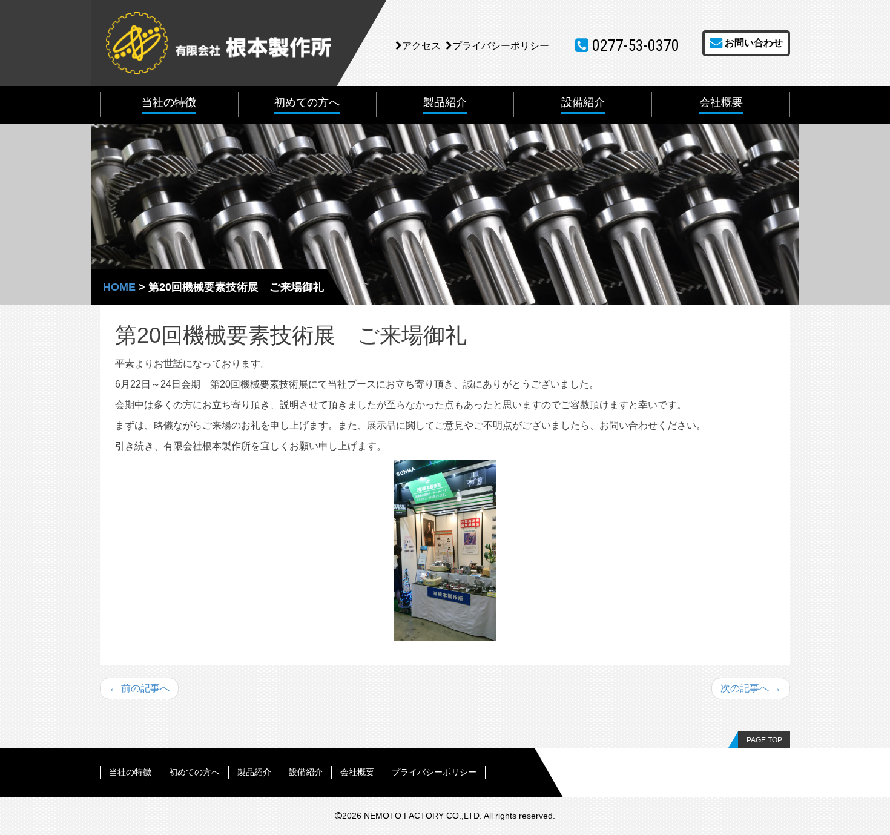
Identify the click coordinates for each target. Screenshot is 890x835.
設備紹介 (306, 772)
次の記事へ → (750, 688)
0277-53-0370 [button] (633, 45)
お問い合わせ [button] (752, 43)
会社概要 (357, 772)
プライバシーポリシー (500, 46)
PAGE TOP (764, 740)
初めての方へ (194, 772)
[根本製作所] (218, 42)
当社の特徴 (130, 772)
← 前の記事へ (139, 688)
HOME (119, 287)
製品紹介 (254, 772)
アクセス (421, 46)
